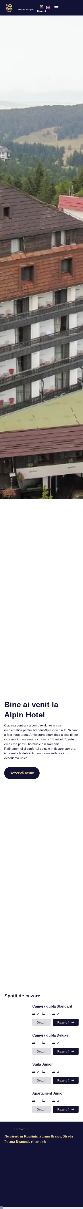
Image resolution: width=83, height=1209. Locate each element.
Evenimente (32, 1194)
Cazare (14, 1186)
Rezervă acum (22, 773)
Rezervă (41, 11)
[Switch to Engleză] (48, 7)
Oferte (15, 1199)
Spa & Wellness (47, 1183)
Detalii (41, 1022)
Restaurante (32, 1186)
